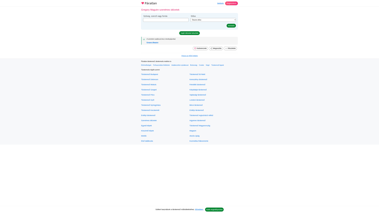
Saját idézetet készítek (189, 33)
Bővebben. (199, 209)
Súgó (208, 65)
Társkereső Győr (147, 100)
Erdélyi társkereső (148, 115)
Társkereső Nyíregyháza (150, 105)
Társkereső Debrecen (149, 79)
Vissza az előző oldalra (189, 56)
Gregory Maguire (152, 42)
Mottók (143, 136)
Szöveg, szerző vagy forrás (155, 16)
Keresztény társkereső (198, 79)
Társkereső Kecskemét (150, 110)
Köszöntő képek (147, 131)
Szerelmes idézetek (149, 120)
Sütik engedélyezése (214, 210)
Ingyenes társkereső (197, 120)
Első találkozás (147, 141)
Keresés (231, 26)
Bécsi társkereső (196, 105)
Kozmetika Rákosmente (199, 141)
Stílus (193, 16)
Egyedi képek (146, 126)
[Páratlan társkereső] (149, 3)
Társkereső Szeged (149, 90)
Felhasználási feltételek (161, 65)
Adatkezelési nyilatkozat (179, 65)
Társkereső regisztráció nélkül (201, 115)
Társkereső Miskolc (148, 85)
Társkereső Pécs (147, 95)
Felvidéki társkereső (197, 85)
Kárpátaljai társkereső (198, 90)
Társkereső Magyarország (200, 126)
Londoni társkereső (197, 100)
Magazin (193, 131)
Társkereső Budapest (149, 74)
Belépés (220, 3)
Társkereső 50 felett (197, 74)
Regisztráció (231, 3)
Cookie (201, 65)
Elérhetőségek (146, 65)
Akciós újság (194, 136)
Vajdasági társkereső (198, 95)
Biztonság (193, 65)
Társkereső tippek (217, 65)
